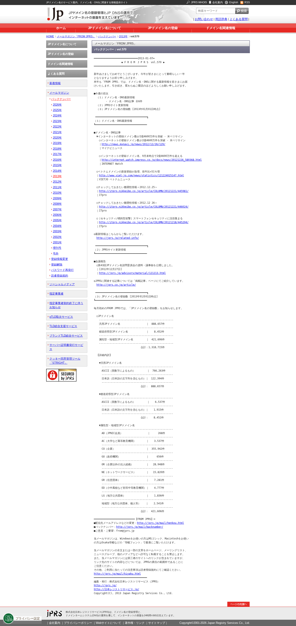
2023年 (57, 121)
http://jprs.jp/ (105, 585)
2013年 (123, 36)
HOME (50, 36)
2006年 (57, 214)
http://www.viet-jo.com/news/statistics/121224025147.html (141, 175)
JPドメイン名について (104, 28)
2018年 (57, 148)
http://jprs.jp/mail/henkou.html (160, 522)
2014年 (57, 170)
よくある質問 (238, 19)
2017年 (57, 154)
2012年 (57, 181)
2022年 (57, 126)
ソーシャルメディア (62, 284)
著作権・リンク (135, 622)
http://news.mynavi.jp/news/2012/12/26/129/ (133, 144)
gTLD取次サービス (61, 316)
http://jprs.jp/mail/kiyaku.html (117, 573)
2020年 (57, 137)
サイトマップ (156, 622)
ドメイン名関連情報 (220, 28)
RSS (247, 2)
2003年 (57, 231)
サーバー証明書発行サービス (66, 347)
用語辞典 (221, 19)
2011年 (57, 187)
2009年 (57, 198)
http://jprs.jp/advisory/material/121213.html (132, 273)
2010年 (57, 192)
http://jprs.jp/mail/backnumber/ (139, 526)
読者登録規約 (59, 275)
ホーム (61, 28)
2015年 (57, 165)
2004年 (57, 226)
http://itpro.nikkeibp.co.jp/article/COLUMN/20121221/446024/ (144, 206)
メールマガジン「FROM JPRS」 (76, 36)
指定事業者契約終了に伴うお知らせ (66, 305)
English (233, 2)
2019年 (57, 143)
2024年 (57, 115)
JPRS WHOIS (199, 2)
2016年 (57, 159)
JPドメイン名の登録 (163, 28)
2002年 (57, 237)
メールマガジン (59, 92)
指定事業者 (56, 293)
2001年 (57, 242)
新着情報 (55, 83)
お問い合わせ (204, 19)
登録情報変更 (59, 259)
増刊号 (57, 247)
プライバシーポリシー (78, 622)
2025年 (57, 110)
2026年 (57, 104)
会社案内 (217, 2)
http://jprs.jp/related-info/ (117, 237)
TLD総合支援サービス (63, 326)
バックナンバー (107, 36)
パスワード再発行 (62, 270)
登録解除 (56, 264)
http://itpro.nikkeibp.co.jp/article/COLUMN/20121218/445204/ (144, 222)
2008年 (57, 203)
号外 (56, 253)
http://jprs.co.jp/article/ (116, 284)
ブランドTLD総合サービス (66, 335)
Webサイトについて (108, 622)
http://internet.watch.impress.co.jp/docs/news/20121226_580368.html (152, 159)
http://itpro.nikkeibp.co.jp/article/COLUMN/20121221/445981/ (144, 191)
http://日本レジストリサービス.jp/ (116, 589)
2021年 (57, 132)
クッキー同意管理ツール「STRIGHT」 (64, 360)
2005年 (57, 220)
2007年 (57, 209)
